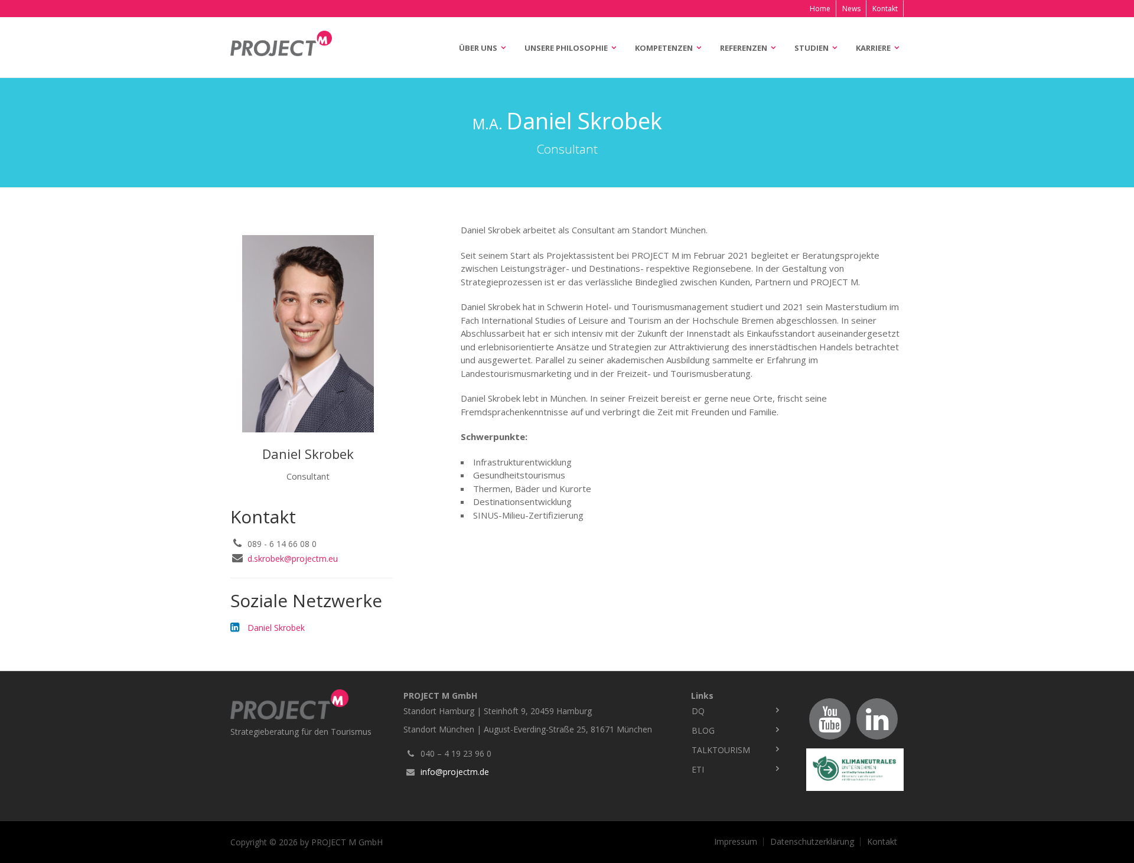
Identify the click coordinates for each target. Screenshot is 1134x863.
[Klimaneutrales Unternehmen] (855, 769)
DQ (698, 711)
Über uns (478, 48)
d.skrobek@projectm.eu (292, 558)
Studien (811, 48)
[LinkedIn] (877, 719)
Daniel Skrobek (276, 627)
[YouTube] (829, 719)
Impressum (735, 841)
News (851, 9)
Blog (703, 730)
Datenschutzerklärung (812, 841)
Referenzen (743, 48)
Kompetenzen (664, 48)
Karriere (873, 48)
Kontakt (885, 9)
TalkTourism (721, 749)
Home (820, 9)
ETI (698, 769)
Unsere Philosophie (566, 48)
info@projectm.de (455, 771)
